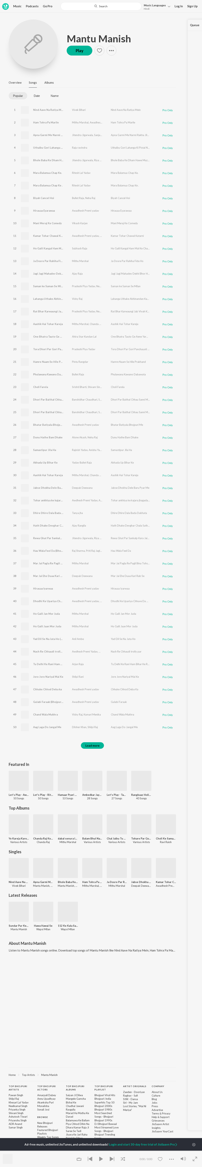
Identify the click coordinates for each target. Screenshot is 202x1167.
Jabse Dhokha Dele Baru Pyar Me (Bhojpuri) (60, 487)
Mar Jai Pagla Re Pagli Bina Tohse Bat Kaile (59, 563)
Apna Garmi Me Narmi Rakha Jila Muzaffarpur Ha (63, 135)
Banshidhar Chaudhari (84, 399)
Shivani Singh (16, 1113)
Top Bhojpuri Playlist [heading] (103, 1088)
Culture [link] (156, 1095)
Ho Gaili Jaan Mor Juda (47, 626)
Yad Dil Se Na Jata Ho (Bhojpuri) (52, 638)
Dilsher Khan (79, 727)
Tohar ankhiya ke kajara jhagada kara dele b (60, 500)
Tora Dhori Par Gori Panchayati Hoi (55, 349)
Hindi (147, 8)
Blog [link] (154, 1099)
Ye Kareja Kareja (19, 838)
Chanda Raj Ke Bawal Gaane (43, 838)
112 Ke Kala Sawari (68, 925)
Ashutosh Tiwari (18, 1116)
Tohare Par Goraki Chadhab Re (141, 838)
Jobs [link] (154, 1102)
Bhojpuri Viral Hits (104, 1095)
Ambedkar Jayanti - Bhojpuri (92, 794)
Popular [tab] (18, 95)
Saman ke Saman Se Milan (49, 286)
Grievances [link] (158, 1120)
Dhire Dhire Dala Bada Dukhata (52, 513)
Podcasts (32, 6)
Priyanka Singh (17, 1109)
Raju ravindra (79, 147)
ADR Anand (15, 1123)
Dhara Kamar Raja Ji (77, 1127)
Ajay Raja (77, 273)
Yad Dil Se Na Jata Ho (123, 638)
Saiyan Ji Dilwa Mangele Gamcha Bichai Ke (76, 1099)
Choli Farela (40, 387)
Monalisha (43, 1106)
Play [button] (79, 50)
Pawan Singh (16, 1095)
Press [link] (155, 1106)
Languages (155, 5)
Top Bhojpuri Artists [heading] (18, 1088)
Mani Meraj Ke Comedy (47, 223)
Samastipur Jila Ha (44, 450)
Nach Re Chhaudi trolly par (49, 651)
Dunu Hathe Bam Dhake (48, 437)
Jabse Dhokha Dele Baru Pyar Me (130, 487)
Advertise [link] (157, 1109)
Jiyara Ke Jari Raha (76, 1134)
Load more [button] (92, 745)
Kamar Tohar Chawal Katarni (50, 235)
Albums (49, 82)
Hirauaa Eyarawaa (44, 210)
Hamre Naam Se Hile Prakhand (52, 361)
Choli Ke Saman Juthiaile (166, 838)
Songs (33, 82)
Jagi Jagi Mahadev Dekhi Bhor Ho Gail (56, 273)
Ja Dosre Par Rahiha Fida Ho (50, 261)
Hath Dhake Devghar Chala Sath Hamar (57, 525)
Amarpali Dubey (46, 1095)
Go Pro (47, 6)
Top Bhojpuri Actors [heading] (46, 1088)
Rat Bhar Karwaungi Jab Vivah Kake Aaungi (59, 311)
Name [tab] (55, 95)
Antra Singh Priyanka (111, 500)
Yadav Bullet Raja (82, 462)
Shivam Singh (95, 387)
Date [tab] (37, 95)
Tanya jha (77, 513)
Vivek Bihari (79, 109)
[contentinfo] (92, 1119)
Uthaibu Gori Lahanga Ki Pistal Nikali (56, 147)
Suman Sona (105, 399)
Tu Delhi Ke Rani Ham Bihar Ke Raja (55, 664)
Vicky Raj (77, 298)
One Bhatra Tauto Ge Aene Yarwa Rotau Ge (60, 336)
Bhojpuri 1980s (103, 1109)
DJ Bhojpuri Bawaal (105, 1123)
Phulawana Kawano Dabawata (51, 374)
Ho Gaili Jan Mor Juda (46, 613)
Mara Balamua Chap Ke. (47, 172)
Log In (179, 6)
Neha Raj (90, 198)
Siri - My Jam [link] (130, 1102)
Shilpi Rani (78, 676)
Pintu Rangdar (80, 361)
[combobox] (101, 6)
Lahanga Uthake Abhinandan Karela (55, 298)
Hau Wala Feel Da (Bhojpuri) (50, 550)
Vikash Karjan (80, 223)
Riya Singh (100, 160)
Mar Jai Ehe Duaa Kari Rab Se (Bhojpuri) (57, 575)
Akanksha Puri (45, 1102)
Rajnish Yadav (80, 450)
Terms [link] (155, 1113)
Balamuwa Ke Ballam (78, 1120)
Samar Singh (16, 1127)
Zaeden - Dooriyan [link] (134, 1092)
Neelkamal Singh (18, 1106)
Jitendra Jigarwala (82, 135)
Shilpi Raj (93, 727)
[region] (92, 1075)
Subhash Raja (79, 248)
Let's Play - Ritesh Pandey (43, 794)
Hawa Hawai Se (43, 925)
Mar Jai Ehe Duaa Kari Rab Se (127, 575)
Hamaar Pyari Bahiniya (68, 794)
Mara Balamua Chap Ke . (48, 185)
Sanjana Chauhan (104, 135)
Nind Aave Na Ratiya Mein (49, 109)
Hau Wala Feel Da (121, 550)
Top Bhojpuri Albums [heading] (75, 1088)
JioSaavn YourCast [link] (162, 1131)
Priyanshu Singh (18, 1120)
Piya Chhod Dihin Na (77, 1123)
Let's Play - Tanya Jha (117, 794)
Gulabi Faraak (119, 701)
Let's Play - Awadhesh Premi (19, 794)
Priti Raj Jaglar (94, 550)
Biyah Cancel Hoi (43, 198)
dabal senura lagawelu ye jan (68, 838)
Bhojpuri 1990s (103, 1120)
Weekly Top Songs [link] (48, 1137)
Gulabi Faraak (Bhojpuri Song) (51, 701)
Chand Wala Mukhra (45, 714)
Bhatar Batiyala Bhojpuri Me (50, 424)
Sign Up (192, 6)
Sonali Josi (43, 1109)
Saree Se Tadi (73, 1131)
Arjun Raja (78, 664)
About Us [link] (157, 1092)
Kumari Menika (92, 714)
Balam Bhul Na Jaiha (92, 838)
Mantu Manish (99, 38)
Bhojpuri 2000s (103, 1106)
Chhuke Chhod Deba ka (47, 689)
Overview (15, 82)
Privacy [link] (166, 1113)
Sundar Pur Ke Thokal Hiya (19, 925)
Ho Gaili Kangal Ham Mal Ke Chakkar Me (57, 248)
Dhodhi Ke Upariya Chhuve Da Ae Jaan (56, 601)
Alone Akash (79, 437)
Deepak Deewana (82, 487)
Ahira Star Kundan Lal (84, 336)
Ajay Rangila (79, 525)
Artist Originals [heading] (134, 1086)
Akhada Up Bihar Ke (45, 462)
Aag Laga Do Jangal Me (47, 727)
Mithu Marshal (80, 122)
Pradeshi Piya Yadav (83, 286)
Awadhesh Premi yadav (103, 122)
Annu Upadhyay (46, 1098)
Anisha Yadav (96, 450)
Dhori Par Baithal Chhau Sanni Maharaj (57, 399)
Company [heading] (158, 1086)
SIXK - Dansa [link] (130, 1099)
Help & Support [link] (160, 1117)
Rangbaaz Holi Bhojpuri (141, 794)
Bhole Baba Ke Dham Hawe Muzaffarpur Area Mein (64, 160)
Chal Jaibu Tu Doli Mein (117, 838)
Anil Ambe (78, 638)
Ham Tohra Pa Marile (46, 122)
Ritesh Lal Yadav (81, 172)
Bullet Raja (78, 198)
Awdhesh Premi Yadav (84, 500)
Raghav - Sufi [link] (130, 1095)
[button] (156, 6)
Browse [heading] (42, 1117)
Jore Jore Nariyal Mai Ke (48, 676)
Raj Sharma (78, 550)
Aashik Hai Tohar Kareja (48, 324)
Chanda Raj (96, 324)
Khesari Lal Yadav (19, 1102)
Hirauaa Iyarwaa (43, 588)
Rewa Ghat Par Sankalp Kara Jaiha (54, 538)
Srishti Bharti (79, 387)
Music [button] (17, 6)
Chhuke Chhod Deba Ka (124, 689)
